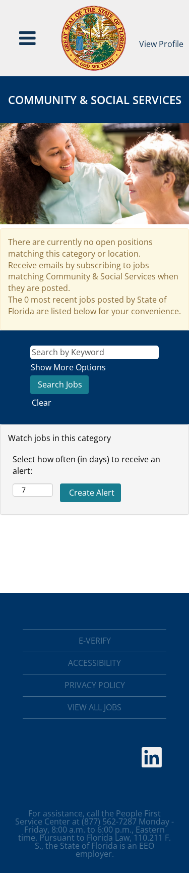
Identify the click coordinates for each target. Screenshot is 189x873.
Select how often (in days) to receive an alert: (86, 465)
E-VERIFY (95, 640)
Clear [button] (41, 402)
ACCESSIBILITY (94, 662)
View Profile (161, 44)
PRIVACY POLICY (95, 685)
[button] (27, 38)
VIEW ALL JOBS (94, 707)
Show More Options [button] (68, 367)
